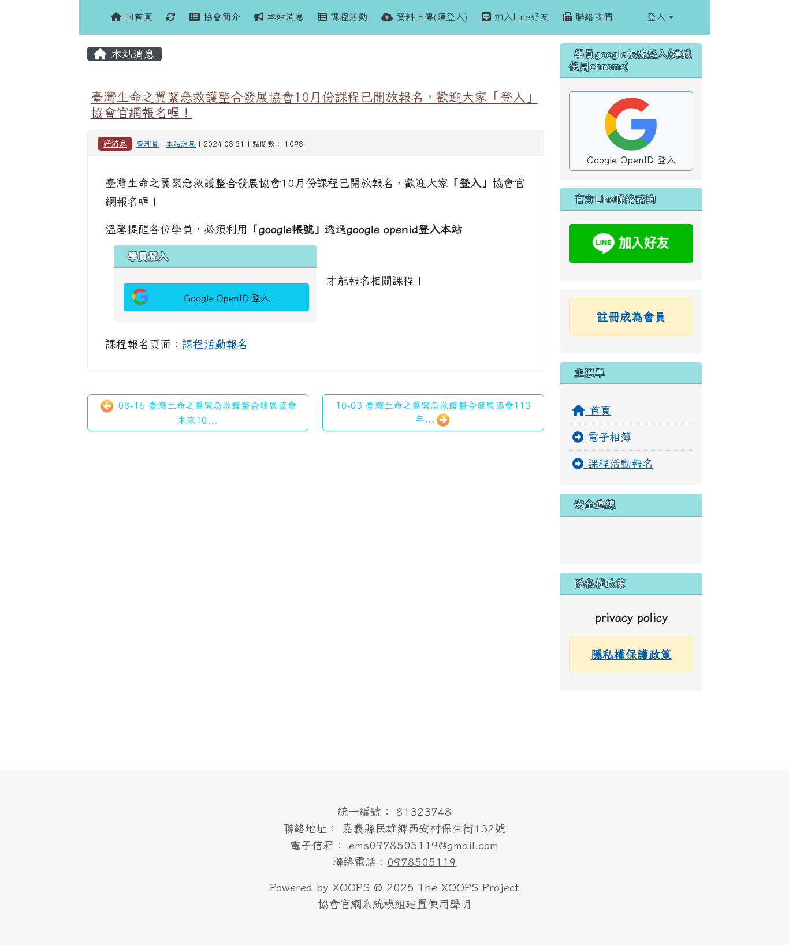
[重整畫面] (171, 17)
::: (629, 17)
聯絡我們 (592, 16)
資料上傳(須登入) (430, 16)
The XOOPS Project (468, 886)
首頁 (598, 410)
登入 (656, 16)
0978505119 (421, 861)
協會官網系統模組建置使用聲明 (394, 903)
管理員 (147, 144)
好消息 (115, 143)
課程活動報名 (215, 343)
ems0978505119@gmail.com (423, 844)
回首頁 (136, 16)
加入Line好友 (520, 16)
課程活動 (347, 16)
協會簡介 (220, 16)
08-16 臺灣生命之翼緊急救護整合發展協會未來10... (205, 413)
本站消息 (283, 16)
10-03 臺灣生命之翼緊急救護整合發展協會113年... (433, 412)
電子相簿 (607, 436)
